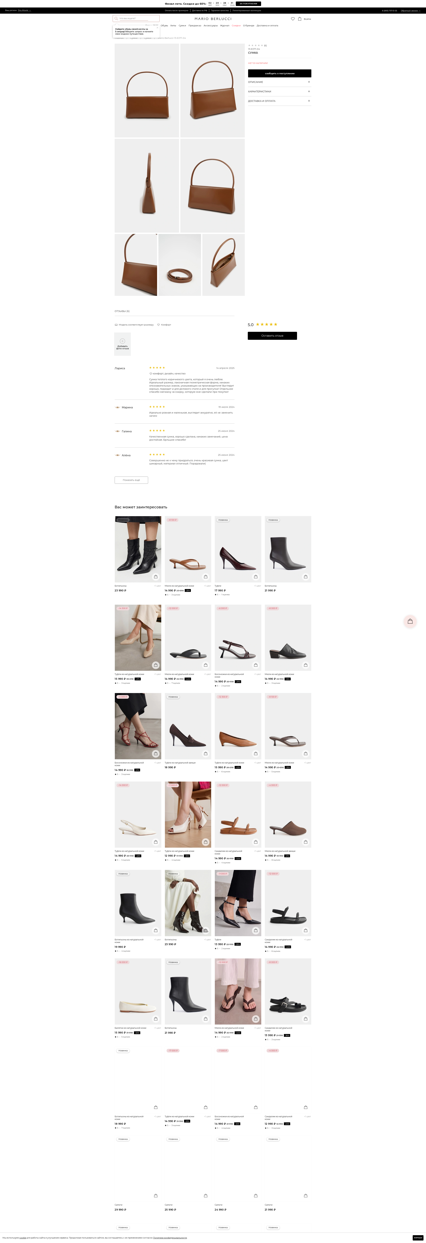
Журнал (224, 25)
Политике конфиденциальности (170, 1238)
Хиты (173, 25)
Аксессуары (211, 25)
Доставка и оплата (267, 25)
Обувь (164, 25)
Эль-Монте (23, 10)
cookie (22, 1238)
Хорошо (418, 1238)
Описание (255, 81)
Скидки (236, 25)
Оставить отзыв (272, 335)
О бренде (248, 25)
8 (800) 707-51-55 (389, 10)
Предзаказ (195, 25)
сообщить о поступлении (280, 73)
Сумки (182, 25)
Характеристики (259, 91)
